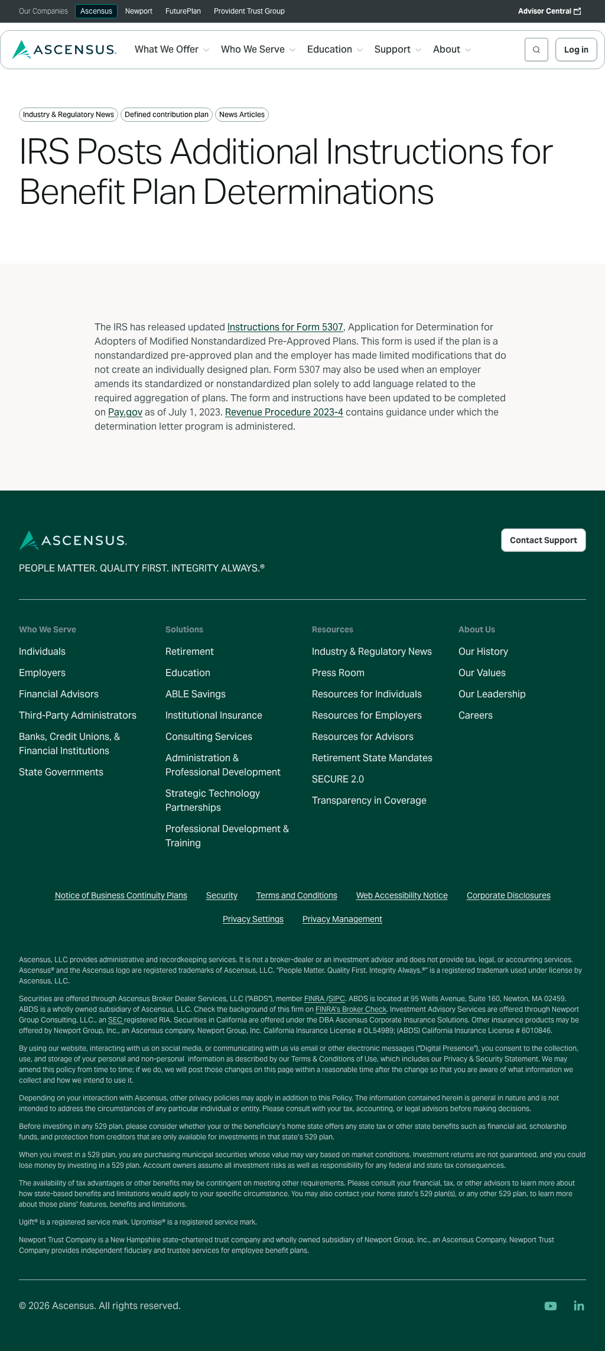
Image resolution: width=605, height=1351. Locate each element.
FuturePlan (183, 11)
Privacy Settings (253, 919)
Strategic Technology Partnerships (212, 800)
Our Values (482, 673)
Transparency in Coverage (369, 800)
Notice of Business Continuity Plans (121, 895)
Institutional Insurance (213, 715)
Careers (475, 715)
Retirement (189, 651)
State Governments (61, 772)
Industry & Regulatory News (372, 651)
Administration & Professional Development (223, 765)
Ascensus (96, 11)
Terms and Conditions (296, 895)
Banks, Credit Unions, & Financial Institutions (69, 743)
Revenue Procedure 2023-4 (284, 412)
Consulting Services (208, 736)
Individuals (42, 651)
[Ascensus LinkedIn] (579, 1306)
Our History (483, 651)
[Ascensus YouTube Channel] (551, 1306)
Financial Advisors (59, 694)
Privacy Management (342, 919)
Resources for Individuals (367, 694)
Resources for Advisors (363, 736)
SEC (116, 1019)
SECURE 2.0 (338, 779)
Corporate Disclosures (509, 895)
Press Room (338, 673)
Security (222, 895)
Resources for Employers (367, 715)
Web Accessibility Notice (402, 895)
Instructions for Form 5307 (285, 327)
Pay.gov (125, 412)
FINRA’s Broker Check (350, 1009)
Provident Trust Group (249, 11)
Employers (42, 673)
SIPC (336, 998)
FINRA (315, 998)
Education (187, 673)
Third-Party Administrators (77, 715)
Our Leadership (492, 694)
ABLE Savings (195, 694)
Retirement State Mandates (372, 758)
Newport (138, 11)
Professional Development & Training (227, 836)
